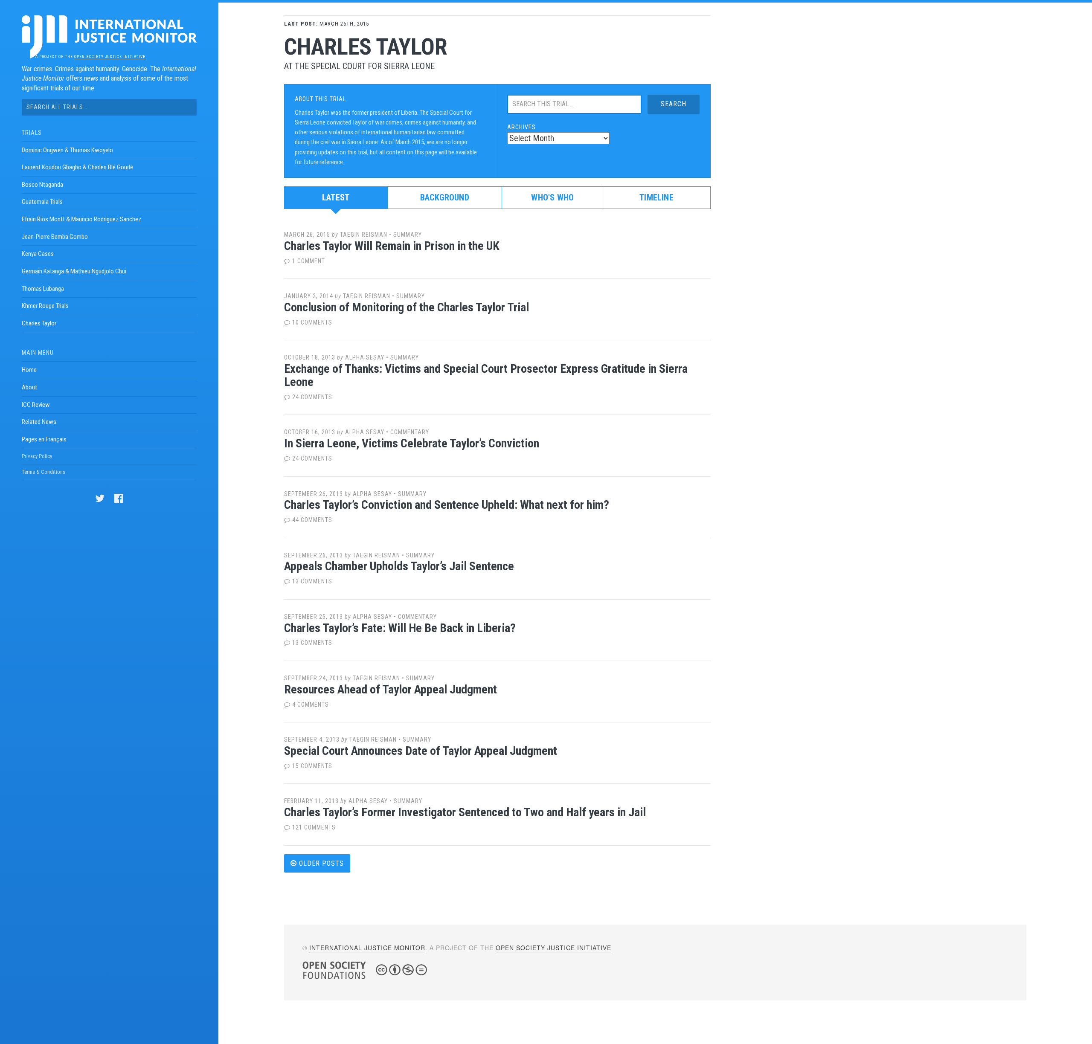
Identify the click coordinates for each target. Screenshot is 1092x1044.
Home (29, 370)
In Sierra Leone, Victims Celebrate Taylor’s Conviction (411, 443)
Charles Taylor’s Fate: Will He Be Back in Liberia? (400, 628)
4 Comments (309, 704)
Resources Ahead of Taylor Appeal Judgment (390, 689)
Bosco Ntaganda (42, 184)
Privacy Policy (37, 456)
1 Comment (307, 261)
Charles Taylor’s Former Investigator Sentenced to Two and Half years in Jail (465, 812)
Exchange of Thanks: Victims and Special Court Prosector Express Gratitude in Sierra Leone (486, 375)
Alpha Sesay (364, 357)
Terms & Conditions (43, 472)
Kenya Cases (38, 254)
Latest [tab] (335, 197)
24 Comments (311, 397)
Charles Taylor (39, 323)
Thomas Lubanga (43, 289)
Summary (407, 234)
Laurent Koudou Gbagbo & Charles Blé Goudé (77, 167)
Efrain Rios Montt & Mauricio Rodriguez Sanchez (81, 219)
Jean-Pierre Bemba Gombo (55, 237)
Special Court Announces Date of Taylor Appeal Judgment (420, 751)
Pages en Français (44, 439)
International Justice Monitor (367, 947)
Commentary (409, 432)
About (29, 387)
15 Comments (311, 766)
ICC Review (36, 405)
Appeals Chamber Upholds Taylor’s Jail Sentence (399, 566)
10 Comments (311, 322)
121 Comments (313, 827)
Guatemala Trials (42, 202)
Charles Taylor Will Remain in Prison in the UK (392, 246)
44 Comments (311, 519)
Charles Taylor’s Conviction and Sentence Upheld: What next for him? (446, 505)
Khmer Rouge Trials (45, 306)
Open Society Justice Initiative (109, 57)
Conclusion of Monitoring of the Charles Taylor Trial (406, 307)
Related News (39, 422)
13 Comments (311, 581)
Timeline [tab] (656, 197)
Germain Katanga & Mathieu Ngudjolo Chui (74, 271)
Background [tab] (444, 197)
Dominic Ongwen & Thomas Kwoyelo (67, 150)
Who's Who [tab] (552, 197)
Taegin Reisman (363, 234)
